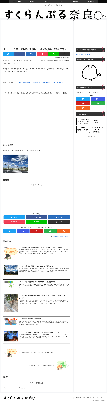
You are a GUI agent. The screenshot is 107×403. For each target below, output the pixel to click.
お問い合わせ (77, 397)
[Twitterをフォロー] (9, 231)
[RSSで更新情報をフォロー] (63, 231)
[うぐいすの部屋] (83, 130)
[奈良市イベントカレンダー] (83, 122)
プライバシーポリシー (99, 397)
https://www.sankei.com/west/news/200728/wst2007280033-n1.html (40, 82)
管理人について (87, 397)
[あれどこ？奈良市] (97, 122)
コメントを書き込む (36, 383)
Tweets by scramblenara (84, 54)
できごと (7, 180)
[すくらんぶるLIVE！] (97, 130)
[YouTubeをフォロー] (36, 231)
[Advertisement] (36, 33)
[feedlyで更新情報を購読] (50, 231)
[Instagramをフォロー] (23, 231)
